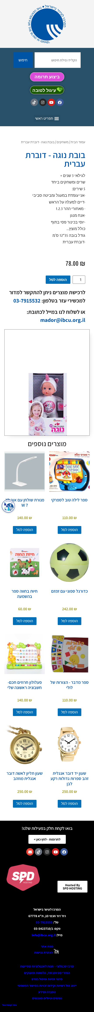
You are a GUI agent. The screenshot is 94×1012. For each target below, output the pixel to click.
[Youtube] (51, 102)
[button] (47, 118)
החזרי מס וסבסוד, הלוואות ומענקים (47, 973)
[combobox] (58, 60)
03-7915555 (44, 922)
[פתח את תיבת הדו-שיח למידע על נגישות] (8, 506)
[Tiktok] (34, 102)
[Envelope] (30, 852)
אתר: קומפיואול (9, 1005)
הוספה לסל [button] (69, 530)
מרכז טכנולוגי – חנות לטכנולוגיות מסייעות (47, 966)
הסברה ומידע (47, 992)
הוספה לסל (58, 279)
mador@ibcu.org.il (62, 319)
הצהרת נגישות (43, 952)
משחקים (62, 142)
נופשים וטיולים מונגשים (47, 998)
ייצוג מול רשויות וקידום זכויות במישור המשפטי (47, 985)
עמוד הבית (78, 142)
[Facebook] (60, 102)
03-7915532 (26, 300)
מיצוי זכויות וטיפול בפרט (47, 979)
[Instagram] (43, 102)
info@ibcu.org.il (44, 935)
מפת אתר (47, 946)
